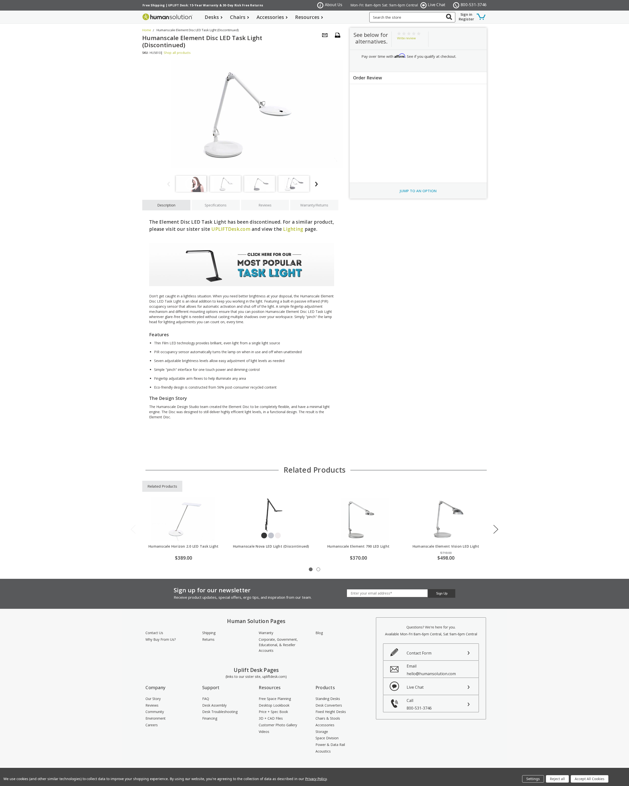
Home (146, 30)
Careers (151, 725)
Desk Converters (328, 705)
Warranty (266, 632)
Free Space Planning (275, 698)
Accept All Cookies (589, 778)
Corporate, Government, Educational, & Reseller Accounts (278, 645)
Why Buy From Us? (160, 639)
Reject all (557, 778)
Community (154, 711)
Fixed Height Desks (330, 711)
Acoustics (323, 751)
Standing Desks (327, 698)
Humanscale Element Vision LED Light (446, 546)
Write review (406, 38)
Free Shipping (154, 5)
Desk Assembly (214, 705)
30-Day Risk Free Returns (243, 5)
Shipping (208, 632)
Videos (264, 731)
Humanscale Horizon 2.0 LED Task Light (183, 546)
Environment (155, 718)
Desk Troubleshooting (220, 711)
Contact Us (154, 632)
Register (466, 19)
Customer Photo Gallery (278, 725)
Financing (209, 718)
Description (166, 205)
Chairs (237, 17)
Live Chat (436, 4)
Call (419, 704)
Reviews (265, 205)
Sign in (466, 14)
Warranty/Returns (314, 205)
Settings (533, 778)
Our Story (153, 698)
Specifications (216, 205)
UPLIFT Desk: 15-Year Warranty (193, 5)
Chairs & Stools (327, 718)
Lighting (293, 229)
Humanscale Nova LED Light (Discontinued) (271, 546)
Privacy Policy (316, 778)
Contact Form (419, 653)
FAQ (205, 698)
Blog (319, 632)
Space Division (327, 738)
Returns (208, 639)
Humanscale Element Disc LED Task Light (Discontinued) (198, 30)
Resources (307, 17)
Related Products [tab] (162, 486)
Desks (212, 17)
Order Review (367, 78)
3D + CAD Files (271, 718)
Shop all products (177, 52)
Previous (133, 529)
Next (496, 529)
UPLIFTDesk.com (230, 229)
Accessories (270, 17)
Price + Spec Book (273, 711)
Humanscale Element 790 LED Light (358, 546)
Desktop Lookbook (274, 705)
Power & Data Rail (330, 744)
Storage (321, 731)
